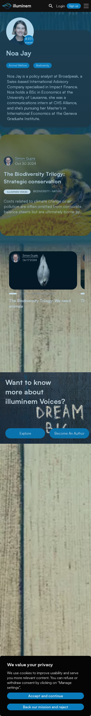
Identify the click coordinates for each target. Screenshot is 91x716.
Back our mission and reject (45, 707)
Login (60, 6)
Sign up (73, 6)
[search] (50, 6)
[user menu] (86, 6)
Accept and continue (45, 696)
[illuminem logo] (16, 6)
